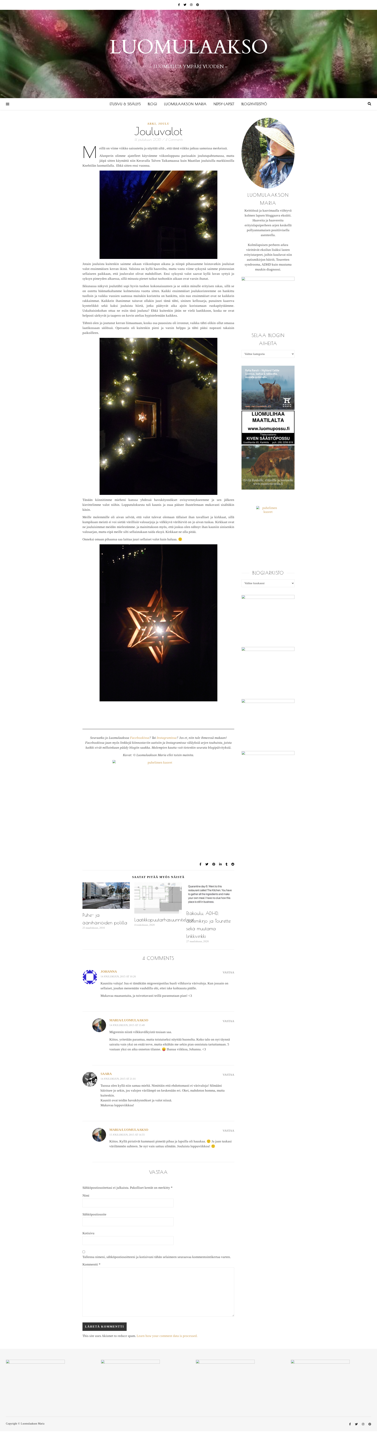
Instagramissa (167, 738)
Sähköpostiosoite (94, 1214)
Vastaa (228, 972)
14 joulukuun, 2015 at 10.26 (118, 976)
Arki (151, 123)
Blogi (152, 104)
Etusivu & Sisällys (125, 104)
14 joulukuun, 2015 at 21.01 (118, 1078)
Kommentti (91, 1264)
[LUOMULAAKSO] (188, 54)
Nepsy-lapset (224, 104)
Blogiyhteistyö (254, 104)
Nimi (85, 1195)
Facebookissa (139, 738)
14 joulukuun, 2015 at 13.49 (127, 1025)
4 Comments (174, 140)
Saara (106, 1074)
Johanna (109, 971)
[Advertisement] (158, 783)
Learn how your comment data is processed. (167, 1336)
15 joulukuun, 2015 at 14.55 (127, 1134)
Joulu (163, 123)
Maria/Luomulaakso (128, 1020)
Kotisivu (88, 1233)
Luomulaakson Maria (185, 104)
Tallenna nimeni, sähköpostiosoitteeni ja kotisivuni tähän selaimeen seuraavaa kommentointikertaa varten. (156, 1257)
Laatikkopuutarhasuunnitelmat (164, 919)
